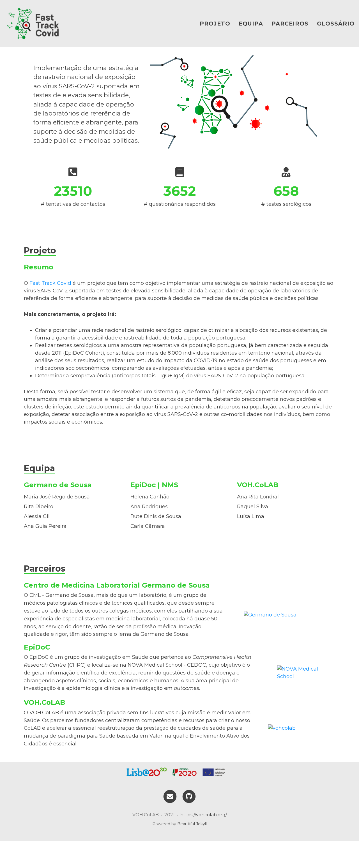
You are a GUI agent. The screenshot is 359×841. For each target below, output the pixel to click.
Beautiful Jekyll (192, 823)
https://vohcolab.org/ (203, 814)
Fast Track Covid (50, 283)
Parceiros (290, 23)
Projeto (215, 23)
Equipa (251, 23)
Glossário (336, 23)
